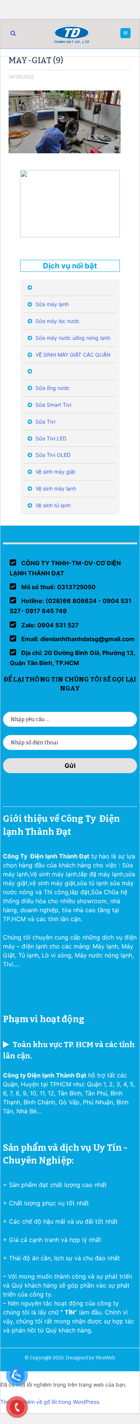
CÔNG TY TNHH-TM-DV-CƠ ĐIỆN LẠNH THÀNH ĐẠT (65, 568)
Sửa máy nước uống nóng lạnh (72, 338)
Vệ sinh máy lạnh (55, 488)
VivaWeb (105, 1357)
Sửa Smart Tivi (52, 405)
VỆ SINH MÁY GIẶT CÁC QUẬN (72, 354)
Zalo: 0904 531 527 (49, 625)
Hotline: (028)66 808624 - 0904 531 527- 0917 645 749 (70, 606)
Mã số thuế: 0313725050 (58, 587)
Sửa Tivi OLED (52, 455)
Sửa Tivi (44, 421)
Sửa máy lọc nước (57, 321)
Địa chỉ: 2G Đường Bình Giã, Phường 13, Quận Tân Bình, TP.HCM (72, 658)
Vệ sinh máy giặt (54, 471)
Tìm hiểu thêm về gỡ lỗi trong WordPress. (50, 1402)
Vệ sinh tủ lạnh (52, 505)
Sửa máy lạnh (51, 304)
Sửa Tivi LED (50, 438)
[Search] (13, 33)
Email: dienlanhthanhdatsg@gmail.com (77, 639)
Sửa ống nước (52, 388)
